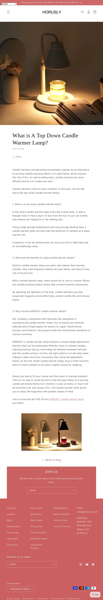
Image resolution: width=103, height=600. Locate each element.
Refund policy (14, 526)
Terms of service (57, 598)
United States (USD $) (19, 589)
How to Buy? (36, 508)
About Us (11, 508)
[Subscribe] (73, 490)
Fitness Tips (36, 526)
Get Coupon (36, 514)
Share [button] (18, 156)
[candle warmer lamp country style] (51, 432)
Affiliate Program (38, 538)
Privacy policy (42, 598)
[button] (8, 12)
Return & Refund (62, 514)
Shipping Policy (61, 508)
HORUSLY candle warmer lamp (66, 399)
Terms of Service (62, 526)
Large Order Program (36, 546)
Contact (11, 514)
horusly (17, 599)
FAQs (9, 520)
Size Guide (12, 545)
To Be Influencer (38, 532)
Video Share (36, 520)
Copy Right (12, 538)
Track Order (13, 532)
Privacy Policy (61, 520)
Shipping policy (73, 598)
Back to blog (53, 459)
